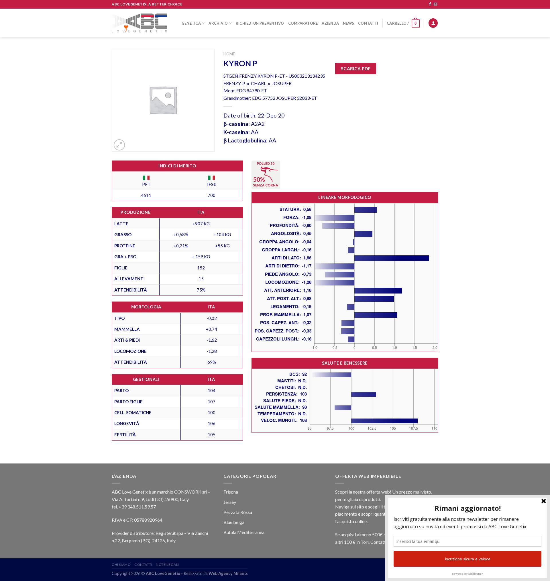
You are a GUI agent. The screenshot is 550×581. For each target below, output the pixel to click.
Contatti (368, 23)
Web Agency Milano (228, 573)
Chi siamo (121, 564)
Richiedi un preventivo (260, 23)
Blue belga (233, 522)
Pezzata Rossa (237, 512)
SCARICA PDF (356, 68)
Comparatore (303, 23)
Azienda (330, 23)
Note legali (167, 564)
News (348, 23)
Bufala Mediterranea (243, 532)
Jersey (229, 502)
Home (229, 54)
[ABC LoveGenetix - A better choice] (139, 22)
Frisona (230, 491)
